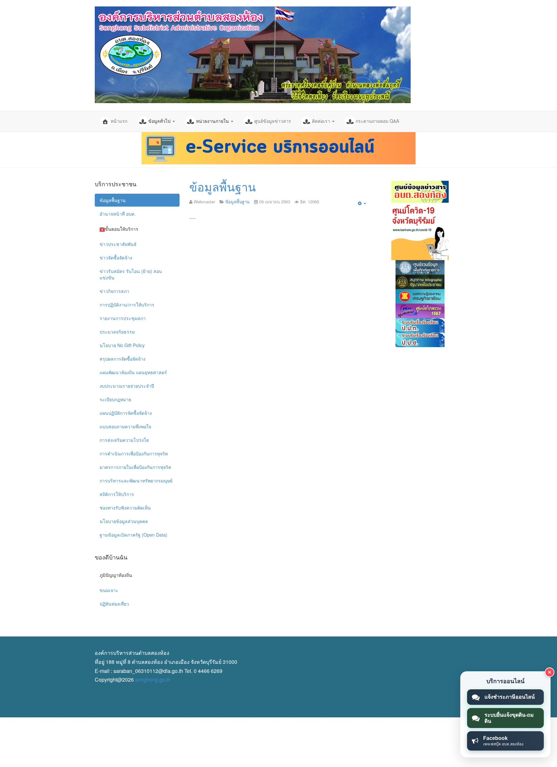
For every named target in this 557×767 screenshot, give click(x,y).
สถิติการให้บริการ (117, 494)
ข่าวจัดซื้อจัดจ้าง (116, 257)
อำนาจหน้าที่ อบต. (118, 213)
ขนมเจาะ (109, 590)
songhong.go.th (153, 679)
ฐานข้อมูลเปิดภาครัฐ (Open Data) (133, 534)
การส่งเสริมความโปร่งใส (124, 440)
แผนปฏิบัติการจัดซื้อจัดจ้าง (126, 413)
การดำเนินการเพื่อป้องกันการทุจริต (134, 453)
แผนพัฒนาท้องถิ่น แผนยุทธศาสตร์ (133, 372)
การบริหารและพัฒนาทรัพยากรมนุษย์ (136, 480)
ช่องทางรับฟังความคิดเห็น (125, 507)
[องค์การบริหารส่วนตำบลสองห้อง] (253, 54)
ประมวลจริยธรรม (117, 331)
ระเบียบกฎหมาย (115, 399)
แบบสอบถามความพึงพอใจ (125, 426)
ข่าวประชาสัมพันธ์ (118, 244)
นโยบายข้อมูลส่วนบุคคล (124, 521)
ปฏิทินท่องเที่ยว (114, 603)
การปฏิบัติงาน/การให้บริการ (127, 304)
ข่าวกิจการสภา (114, 291)
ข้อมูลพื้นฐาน (222, 186)
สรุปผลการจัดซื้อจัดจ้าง (122, 358)
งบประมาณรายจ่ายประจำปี (127, 386)
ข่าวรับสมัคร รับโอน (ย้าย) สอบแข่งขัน (131, 274)
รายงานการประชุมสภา (123, 318)
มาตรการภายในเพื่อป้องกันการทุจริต (135, 467)
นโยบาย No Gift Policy (122, 345)
